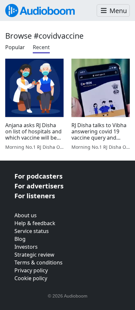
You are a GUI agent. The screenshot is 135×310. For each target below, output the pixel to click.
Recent (41, 47)
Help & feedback (34, 223)
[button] (113, 10)
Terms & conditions (38, 262)
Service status (31, 231)
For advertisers (39, 186)
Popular (15, 47)
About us (25, 215)
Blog (20, 238)
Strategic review (34, 254)
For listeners (34, 195)
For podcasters (38, 176)
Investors (26, 246)
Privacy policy (31, 270)
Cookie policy (30, 278)
